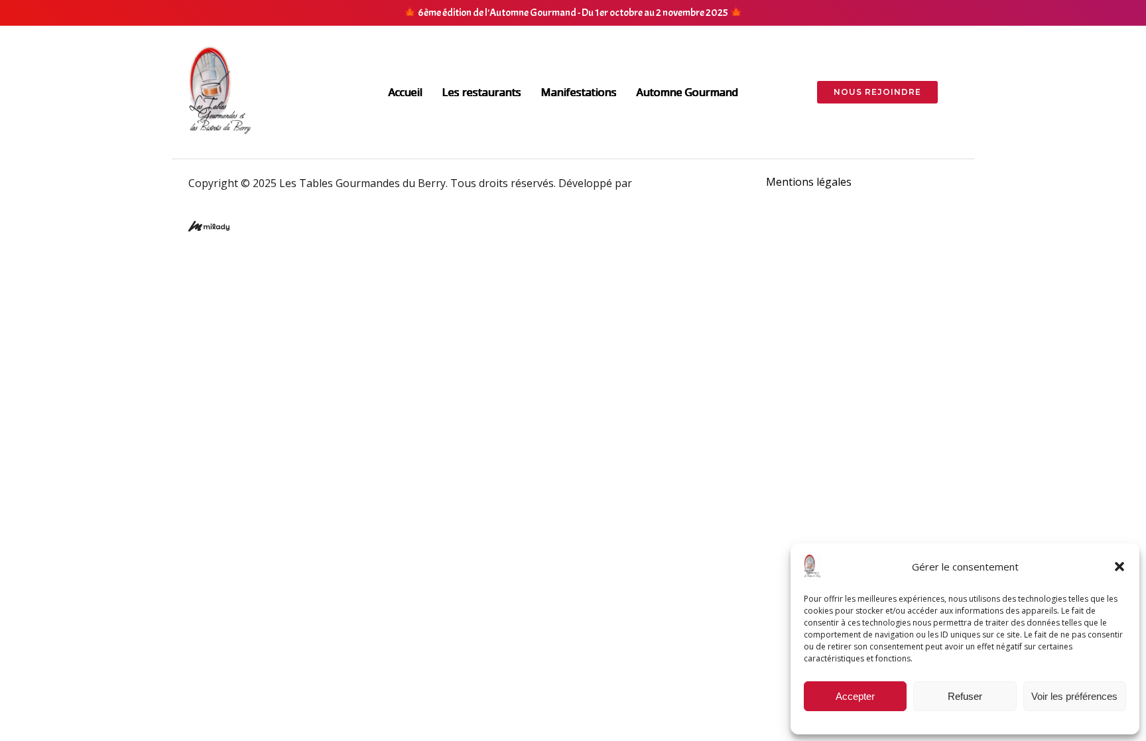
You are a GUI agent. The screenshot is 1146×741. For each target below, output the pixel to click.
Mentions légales (809, 181)
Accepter (855, 696)
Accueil (405, 92)
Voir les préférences (1074, 696)
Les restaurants (481, 92)
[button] (1119, 566)
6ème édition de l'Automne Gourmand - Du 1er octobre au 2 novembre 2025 (573, 12)
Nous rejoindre (877, 92)
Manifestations (579, 92)
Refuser (965, 696)
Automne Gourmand (687, 92)
